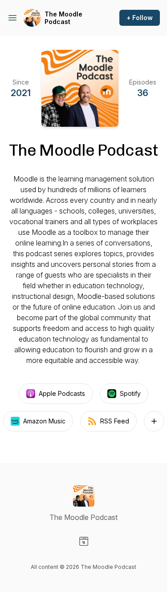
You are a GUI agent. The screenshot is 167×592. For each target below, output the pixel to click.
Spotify (130, 393)
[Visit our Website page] (83, 541)
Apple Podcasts (62, 393)
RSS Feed (114, 421)
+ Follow (139, 17)
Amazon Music (44, 421)
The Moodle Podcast (63, 18)
